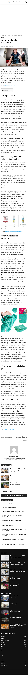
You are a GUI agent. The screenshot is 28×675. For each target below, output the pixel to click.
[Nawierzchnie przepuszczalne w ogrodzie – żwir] (5, 586)
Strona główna (4, 35)
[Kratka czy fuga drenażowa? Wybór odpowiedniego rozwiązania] (5, 558)
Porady (9, 35)
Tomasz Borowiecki (9, 46)
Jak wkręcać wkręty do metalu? (9, 507)
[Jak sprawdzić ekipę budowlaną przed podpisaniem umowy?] (5, 478)
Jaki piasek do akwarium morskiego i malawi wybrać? (21, 439)
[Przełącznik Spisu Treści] (10, 90)
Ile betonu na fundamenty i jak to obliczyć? (11, 520)
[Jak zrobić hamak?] (5, 598)
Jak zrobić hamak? (14, 596)
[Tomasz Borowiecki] (2, 46)
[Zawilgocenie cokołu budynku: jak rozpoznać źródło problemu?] (5, 470)
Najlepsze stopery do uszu (16, 603)
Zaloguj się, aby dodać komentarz (14, 495)
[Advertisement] (14, 18)
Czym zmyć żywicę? (10, 85)
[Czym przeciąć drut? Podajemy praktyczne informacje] (5, 612)
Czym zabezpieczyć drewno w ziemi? (14, 231)
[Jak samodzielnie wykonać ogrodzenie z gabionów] (5, 485)
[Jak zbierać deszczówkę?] (5, 619)
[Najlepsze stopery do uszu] (5, 605)
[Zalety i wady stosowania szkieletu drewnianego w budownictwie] (5, 626)
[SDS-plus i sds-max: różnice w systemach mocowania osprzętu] (5, 572)
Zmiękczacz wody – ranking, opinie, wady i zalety (13, 511)
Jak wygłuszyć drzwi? (7, 503)
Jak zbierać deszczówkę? (16, 617)
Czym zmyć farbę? (9, 429)
